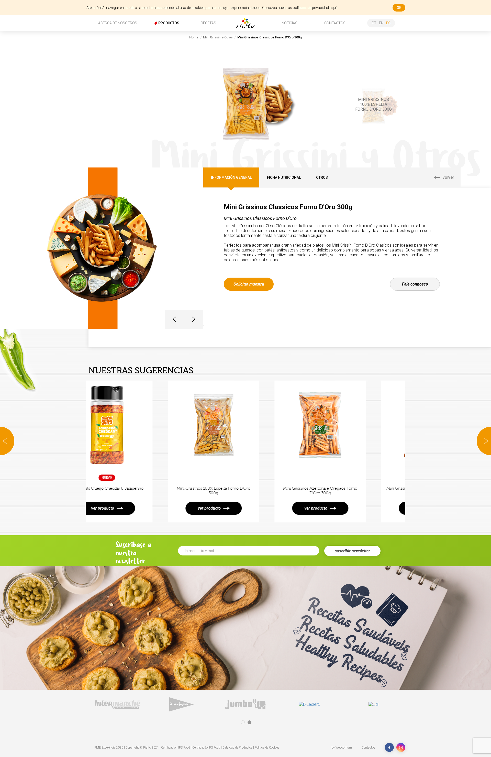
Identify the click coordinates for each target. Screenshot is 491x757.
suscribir (352, 551)
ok (399, 8)
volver (448, 177)
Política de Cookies (267, 747)
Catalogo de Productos (237, 747)
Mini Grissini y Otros (218, 37)
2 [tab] (249, 722)
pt (374, 23)
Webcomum (344, 747)
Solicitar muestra (248, 284)
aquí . (334, 8)
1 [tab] (243, 722)
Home (193, 37)
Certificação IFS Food (206, 747)
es (388, 23)
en (381, 23)
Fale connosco (415, 284)
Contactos (368, 747)
